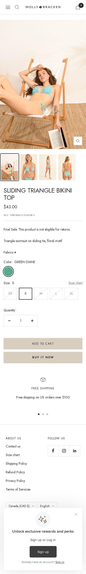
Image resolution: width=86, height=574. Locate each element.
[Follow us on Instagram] (64, 450)
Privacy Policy (15, 480)
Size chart (75, 283)
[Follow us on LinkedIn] (74, 450)
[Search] (17, 7)
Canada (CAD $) (19, 506)
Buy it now (43, 357)
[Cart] (77, 7)
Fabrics (10, 252)
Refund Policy (15, 472)
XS (10, 293)
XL (71, 293)
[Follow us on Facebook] (53, 450)
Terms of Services (18, 489)
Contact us (13, 446)
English (45, 506)
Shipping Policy (16, 463)
